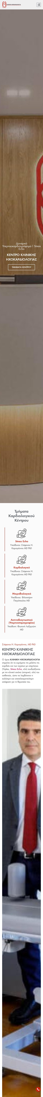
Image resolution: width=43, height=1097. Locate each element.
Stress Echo (21, 541)
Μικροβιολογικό (21, 594)
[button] (39, 5)
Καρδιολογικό (22, 567)
